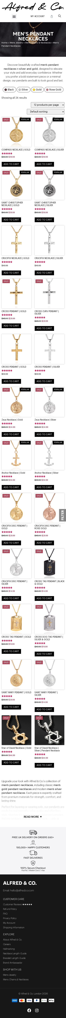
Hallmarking (9, 949)
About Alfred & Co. (12, 940)
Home (5, 43)
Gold (38, 89)
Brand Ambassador (12, 963)
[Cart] (52, 16)
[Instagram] (37, 1010)
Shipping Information (13, 927)
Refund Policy (10, 909)
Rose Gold (55, 89)
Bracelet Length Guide (14, 958)
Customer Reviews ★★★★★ (17, 904)
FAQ (5, 914)
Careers (7, 944)
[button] (14, 16)
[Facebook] (29, 1010)
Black (11, 89)
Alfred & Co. (20, 883)
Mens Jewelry (16, 43)
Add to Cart (11, 164)
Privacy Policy (9, 918)
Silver (25, 89)
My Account (38, 16)
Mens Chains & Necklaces (38, 43)
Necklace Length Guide (14, 953)
